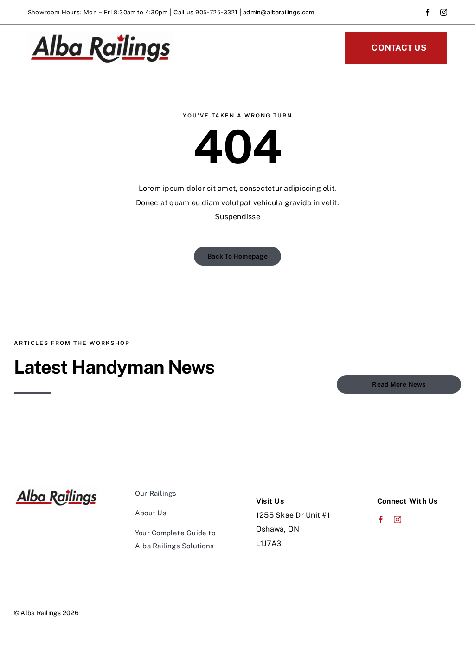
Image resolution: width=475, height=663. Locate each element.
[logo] (100, 36)
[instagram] (443, 12)
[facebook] (427, 12)
